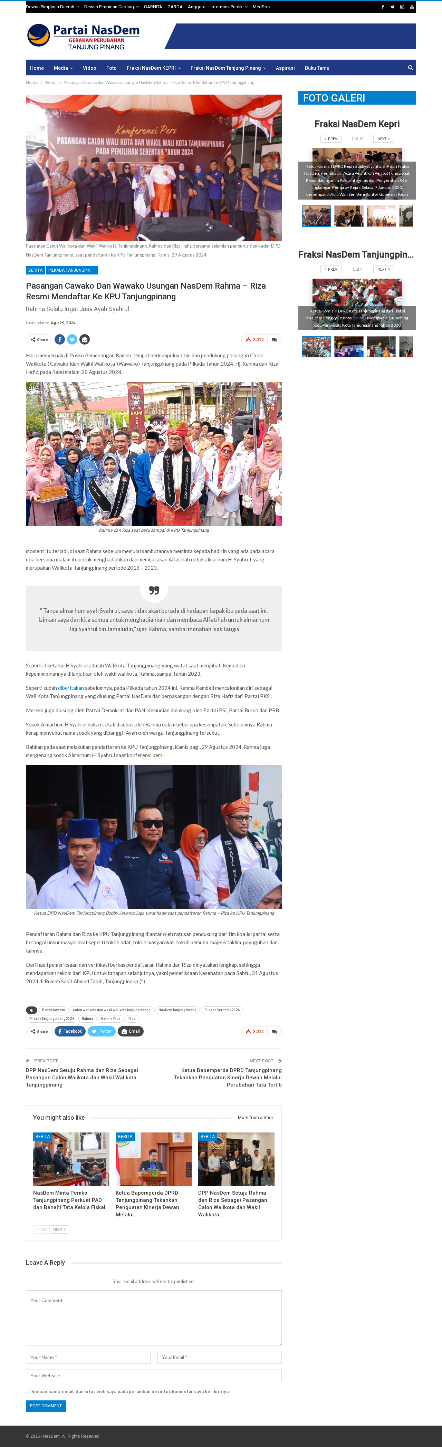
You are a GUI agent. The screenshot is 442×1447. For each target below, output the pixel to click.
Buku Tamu (317, 68)
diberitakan (71, 688)
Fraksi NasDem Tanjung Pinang (226, 68)
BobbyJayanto (53, 1010)
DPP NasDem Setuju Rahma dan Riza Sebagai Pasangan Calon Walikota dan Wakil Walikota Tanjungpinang (82, 1077)
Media (61, 68)
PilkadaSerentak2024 (222, 1010)
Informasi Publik (227, 6)
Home (37, 68)
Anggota (196, 6)
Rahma (87, 1019)
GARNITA (153, 6)
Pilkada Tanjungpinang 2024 (73, 270)
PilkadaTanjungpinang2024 (51, 1019)
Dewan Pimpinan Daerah (50, 6)
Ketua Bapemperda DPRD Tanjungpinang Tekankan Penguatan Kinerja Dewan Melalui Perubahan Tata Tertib (228, 1077)
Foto (111, 68)
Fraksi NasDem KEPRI (151, 68)
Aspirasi (285, 68)
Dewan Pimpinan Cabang (109, 6)
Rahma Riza (111, 1019)
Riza (132, 1019)
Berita (35, 270)
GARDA (175, 6)
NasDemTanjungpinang (177, 1010)
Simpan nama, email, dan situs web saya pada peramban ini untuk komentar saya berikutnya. (130, 1391)
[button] (350, 216)
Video (89, 68)
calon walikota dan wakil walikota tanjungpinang (112, 1010)
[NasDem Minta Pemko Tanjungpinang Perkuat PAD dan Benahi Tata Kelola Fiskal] (71, 1159)
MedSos (261, 6)
